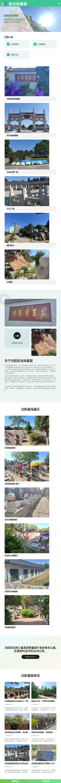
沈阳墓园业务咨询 (29, 656)
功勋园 (9, 282)
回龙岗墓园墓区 (11, 520)
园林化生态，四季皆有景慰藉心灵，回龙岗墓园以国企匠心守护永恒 (43, 701)
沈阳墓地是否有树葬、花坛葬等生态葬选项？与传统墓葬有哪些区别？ (17, 732)
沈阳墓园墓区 (10, 448)
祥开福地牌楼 (12, 135)
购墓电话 (15, 781)
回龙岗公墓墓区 (11, 555)
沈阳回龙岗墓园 (13, 99)
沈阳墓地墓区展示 (12, 484)
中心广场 (10, 209)
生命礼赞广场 (12, 172)
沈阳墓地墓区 (10, 627)
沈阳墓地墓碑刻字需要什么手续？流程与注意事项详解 (43, 763)
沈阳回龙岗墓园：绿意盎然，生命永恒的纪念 (43, 732)
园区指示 (10, 245)
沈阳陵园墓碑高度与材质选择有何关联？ (17, 763)
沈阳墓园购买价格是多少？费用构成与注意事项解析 (17, 701)
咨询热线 (45, 781)
